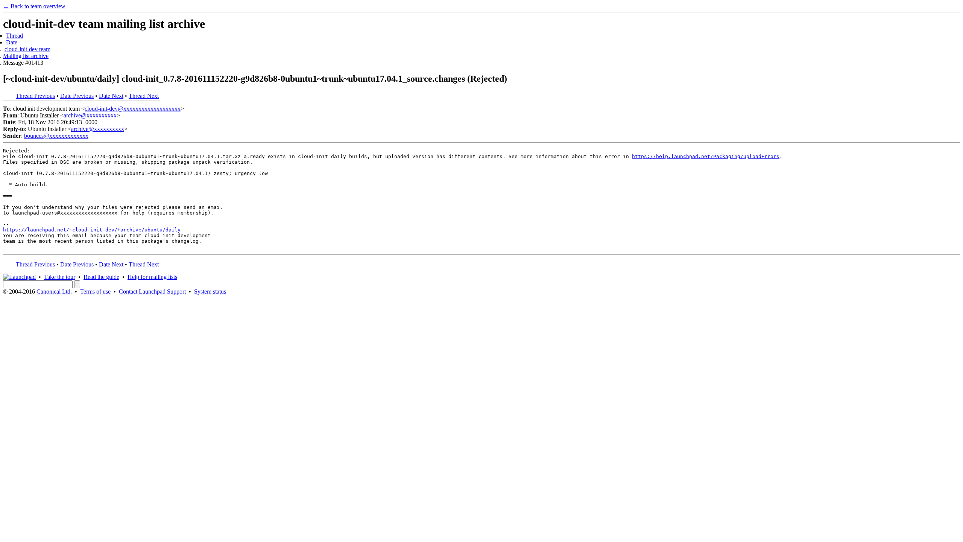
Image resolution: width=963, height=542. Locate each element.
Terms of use (95, 291)
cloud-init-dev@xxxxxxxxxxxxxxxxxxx (133, 108)
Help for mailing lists (152, 277)
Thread (14, 35)
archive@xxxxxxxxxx (90, 115)
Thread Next (144, 96)
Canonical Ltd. (54, 291)
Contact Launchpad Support (152, 291)
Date (11, 42)
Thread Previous (35, 96)
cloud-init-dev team (27, 49)
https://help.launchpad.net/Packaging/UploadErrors (705, 156)
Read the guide (101, 277)
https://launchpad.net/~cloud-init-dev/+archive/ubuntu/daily (92, 230)
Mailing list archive (26, 56)
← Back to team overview (34, 6)
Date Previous (77, 96)
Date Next (111, 96)
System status (210, 291)
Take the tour (59, 277)
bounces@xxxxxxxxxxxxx (56, 135)
